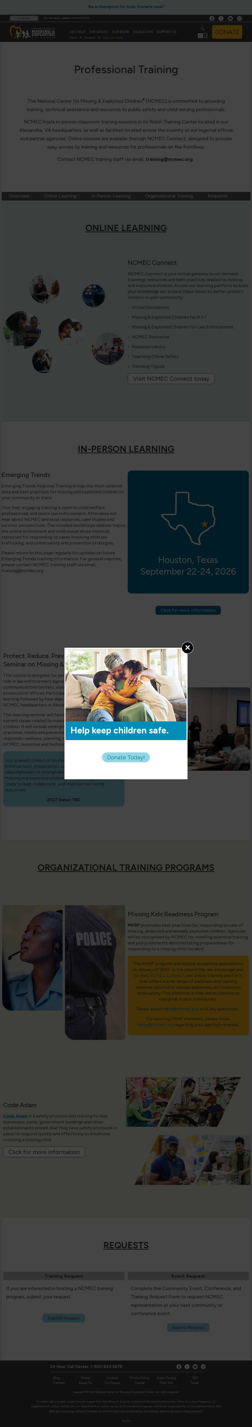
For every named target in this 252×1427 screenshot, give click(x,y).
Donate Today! (126, 757)
